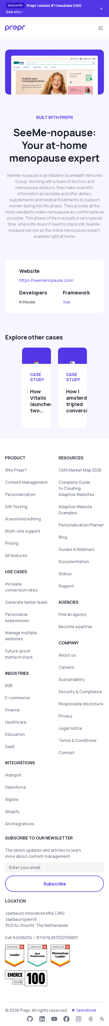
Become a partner (76, 626)
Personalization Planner (81, 525)
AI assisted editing (23, 519)
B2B (8, 685)
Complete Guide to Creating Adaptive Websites (77, 488)
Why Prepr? (16, 470)
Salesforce (15, 787)
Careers (66, 667)
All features (16, 555)
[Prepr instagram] (79, 1019)
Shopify (12, 811)
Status (65, 574)
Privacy (65, 716)
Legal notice (70, 728)
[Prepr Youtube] (54, 1019)
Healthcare (15, 722)
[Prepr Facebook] (66, 1019)
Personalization (20, 494)
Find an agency (73, 614)
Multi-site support (22, 531)
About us (67, 655)
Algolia (11, 799)
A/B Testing (16, 506)
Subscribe (54, 884)
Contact (67, 752)
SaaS (10, 746)
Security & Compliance (80, 691)
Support (66, 586)
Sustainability (72, 679)
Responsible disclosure (81, 704)
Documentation (74, 561)
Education (15, 734)
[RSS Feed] (102, 1019)
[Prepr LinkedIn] (42, 1019)
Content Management (26, 482)
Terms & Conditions (78, 740)
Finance (12, 710)
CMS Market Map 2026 (80, 470)
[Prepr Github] (30, 1019)
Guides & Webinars (77, 549)
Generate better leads (26, 602)
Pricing (11, 543)
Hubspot (13, 775)
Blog (63, 537)
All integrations (19, 824)
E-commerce (17, 698)
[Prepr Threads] (91, 1019)
